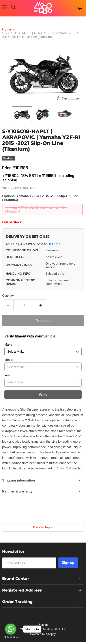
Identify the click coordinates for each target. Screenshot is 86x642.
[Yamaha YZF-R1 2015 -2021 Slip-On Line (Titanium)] (43, 216)
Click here (53, 243)
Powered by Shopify (43, 634)
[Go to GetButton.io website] (11, 637)
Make (8, 344)
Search (43, 624)
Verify (43, 394)
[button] (22, 114)
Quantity (8, 295)
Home (6, 29)
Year (7, 375)
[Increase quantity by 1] (40, 305)
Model (8, 359)
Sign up (68, 562)
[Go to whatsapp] (10, 629)
